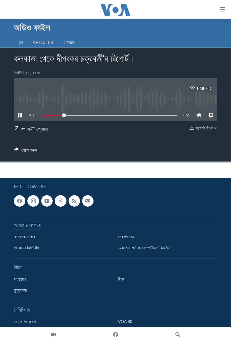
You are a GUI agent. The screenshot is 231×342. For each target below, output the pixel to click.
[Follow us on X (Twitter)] (60, 201)
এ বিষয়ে (68, 42)
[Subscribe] (88, 201)
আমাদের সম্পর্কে (24, 237)
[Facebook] (115, 334)
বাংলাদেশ (20, 279)
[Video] (53, 334)
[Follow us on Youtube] (47, 201)
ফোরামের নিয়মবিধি (26, 248)
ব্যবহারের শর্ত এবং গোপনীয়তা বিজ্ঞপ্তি (144, 248)
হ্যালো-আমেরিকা (25, 321)
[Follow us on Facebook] (19, 201)
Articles (43, 42)
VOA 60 (125, 321)
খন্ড (21, 42)
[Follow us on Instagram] (33, 201)
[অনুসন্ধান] (178, 334)
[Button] (25, 151)
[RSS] (74, 201)
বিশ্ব (121, 279)
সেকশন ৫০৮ (126, 237)
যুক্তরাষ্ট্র (20, 290)
